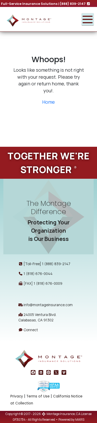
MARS (79, 419)
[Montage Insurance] (38, 19)
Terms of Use (38, 396)
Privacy (16, 396)
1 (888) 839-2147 (56, 263)
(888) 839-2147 (73, 4)
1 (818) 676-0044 (38, 273)
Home (48, 102)
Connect (30, 329)
